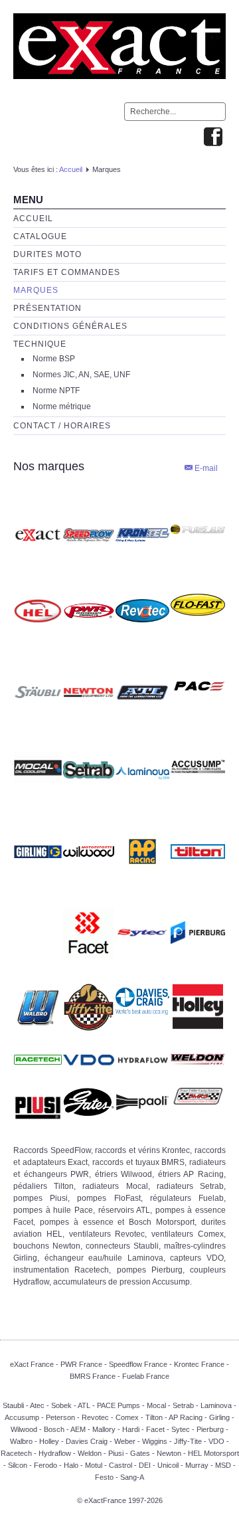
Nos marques (48, 466)
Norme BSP (54, 358)
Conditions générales (70, 326)
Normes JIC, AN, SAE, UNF (81, 374)
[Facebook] (213, 138)
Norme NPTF (56, 390)
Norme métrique (62, 406)
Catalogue (40, 236)
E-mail (205, 468)
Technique (39, 344)
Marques (35, 290)
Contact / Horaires (62, 425)
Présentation (47, 308)
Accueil (70, 169)
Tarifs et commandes (66, 272)
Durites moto (47, 254)
